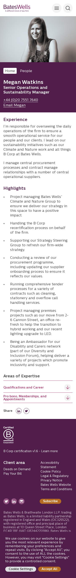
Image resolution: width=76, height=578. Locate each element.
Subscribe (50, 501)
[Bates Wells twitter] (6, 501)
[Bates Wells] (16, 8)
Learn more (49, 451)
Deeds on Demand (16, 469)
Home (10, 71)
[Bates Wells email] (21, 501)
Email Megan (14, 105)
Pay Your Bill (12, 473)
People (26, 71)
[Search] (56, 8)
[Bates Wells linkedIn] (14, 501)
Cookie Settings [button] (21, 569)
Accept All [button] (49, 569)
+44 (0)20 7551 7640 (20, 100)
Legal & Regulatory (55, 476)
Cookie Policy (51, 471)
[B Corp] (8, 437)
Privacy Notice (51, 480)
